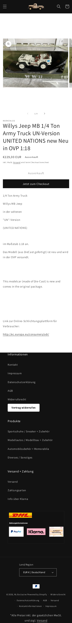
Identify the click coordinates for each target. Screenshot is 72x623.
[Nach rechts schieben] (44, 113)
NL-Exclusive (20, 594)
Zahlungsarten (17, 490)
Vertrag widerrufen (24, 407)
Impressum (15, 373)
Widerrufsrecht (17, 399)
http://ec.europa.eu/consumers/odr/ (26, 334)
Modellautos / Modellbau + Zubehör (30, 440)
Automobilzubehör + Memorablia (28, 449)
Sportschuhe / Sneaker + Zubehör (29, 431)
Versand (16, 162)
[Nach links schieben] (27, 113)
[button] (5, 6)
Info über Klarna (18, 499)
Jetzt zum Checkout (36, 184)
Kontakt (13, 364)
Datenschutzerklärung (22, 382)
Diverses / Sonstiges (20, 457)
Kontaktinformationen (30, 606)
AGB (10, 390)
